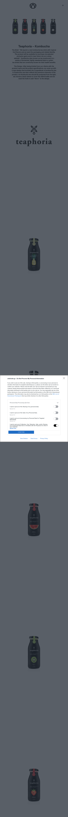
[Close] (64, 378)
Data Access (34, 438)
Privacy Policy (44, 438)
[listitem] (34, 403)
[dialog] (34, 408)
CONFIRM (21, 432)
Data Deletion (24, 438)
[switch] (56, 406)
